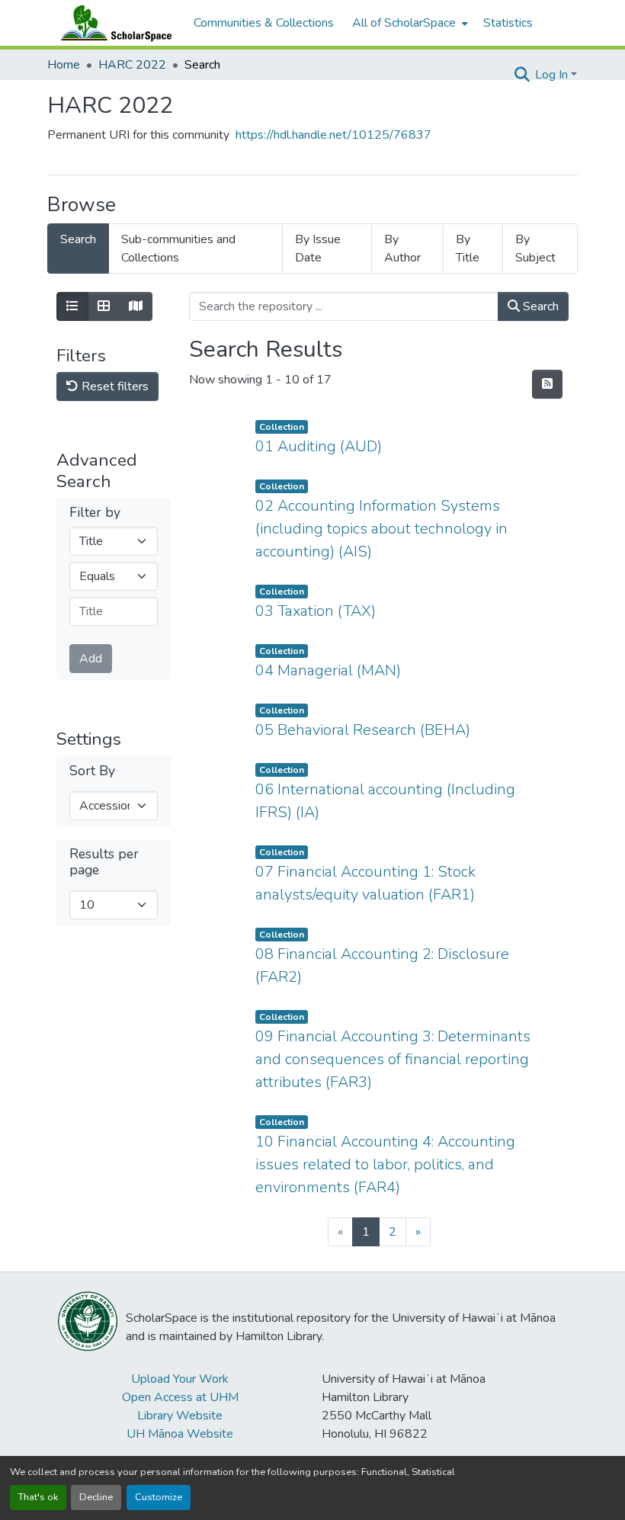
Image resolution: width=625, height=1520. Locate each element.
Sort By (92, 771)
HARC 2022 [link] (132, 64)
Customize (158, 1497)
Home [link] (63, 64)
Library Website (180, 1415)
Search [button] (539, 306)
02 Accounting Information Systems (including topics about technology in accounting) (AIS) (381, 528)
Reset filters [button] (114, 386)
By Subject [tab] (535, 248)
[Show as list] (72, 306)
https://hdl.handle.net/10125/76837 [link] (333, 135)
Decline (96, 1497)
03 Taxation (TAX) (315, 611)
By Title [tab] (467, 248)
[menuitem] (408, 23)
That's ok (38, 1497)
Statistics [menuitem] (508, 22)
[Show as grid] (104, 306)
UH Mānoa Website (180, 1433)
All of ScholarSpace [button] (404, 22)
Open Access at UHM (180, 1397)
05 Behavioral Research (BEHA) (362, 730)
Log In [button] (553, 74)
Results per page (104, 862)
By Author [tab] (402, 248)
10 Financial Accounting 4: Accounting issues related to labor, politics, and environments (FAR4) (385, 1164)
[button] (112, 23)
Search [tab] (78, 239)
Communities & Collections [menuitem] (264, 22)
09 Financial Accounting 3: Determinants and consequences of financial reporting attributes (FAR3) (392, 1059)
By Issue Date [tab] (318, 248)
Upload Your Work (180, 1379)
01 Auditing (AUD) (318, 446)
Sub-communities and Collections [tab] (178, 248)
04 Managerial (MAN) (328, 670)
